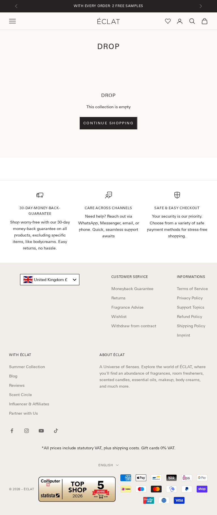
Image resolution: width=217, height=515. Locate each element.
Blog (13, 376)
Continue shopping (108, 123)
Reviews (17, 385)
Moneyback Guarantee (132, 288)
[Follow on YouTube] (41, 431)
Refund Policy (189, 316)
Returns (118, 298)
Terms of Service (192, 288)
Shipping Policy (191, 326)
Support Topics (190, 307)
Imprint (183, 335)
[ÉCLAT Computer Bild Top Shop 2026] (77, 489)
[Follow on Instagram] (26, 431)
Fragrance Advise (127, 307)
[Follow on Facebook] (12, 431)
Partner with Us (23, 413)
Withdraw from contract (133, 326)
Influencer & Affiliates (29, 404)
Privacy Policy (190, 298)
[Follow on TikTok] (56, 431)
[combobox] (49, 279)
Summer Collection (27, 366)
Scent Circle (20, 394)
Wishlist (119, 316)
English (105, 465)
